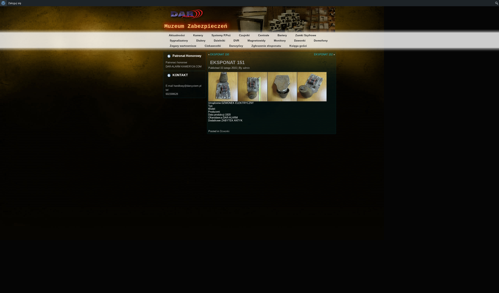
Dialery (200, 40)
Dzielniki (219, 40)
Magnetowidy (256, 40)
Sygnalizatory (179, 40)
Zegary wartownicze (183, 45)
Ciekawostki (213, 45)
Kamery (198, 35)
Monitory (280, 40)
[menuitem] (3, 3)
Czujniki (244, 35)
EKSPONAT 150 (219, 54)
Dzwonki (299, 40)
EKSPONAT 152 (323, 54)
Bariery (282, 35)
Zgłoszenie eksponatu (266, 45)
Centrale (263, 35)
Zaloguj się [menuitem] (14, 3)
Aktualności (177, 35)
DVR (236, 40)
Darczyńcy (236, 45)
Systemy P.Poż (221, 35)
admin (246, 67)
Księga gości (298, 45)
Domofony (321, 40)
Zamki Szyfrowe (305, 35)
